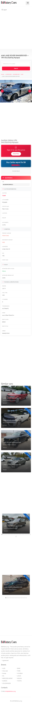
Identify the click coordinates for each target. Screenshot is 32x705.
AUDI (3, 668)
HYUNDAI (20, 673)
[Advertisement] (16, 29)
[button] (2, 91)
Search (16, 68)
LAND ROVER (8, 74)
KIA (3, 676)
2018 (22, 74)
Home (2, 74)
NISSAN (19, 678)
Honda (4, 673)
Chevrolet (5, 671)
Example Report (16, 171)
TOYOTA (19, 681)
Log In (5, 9)
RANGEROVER (16, 74)
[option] (16, 524)
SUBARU (4, 681)
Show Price (16, 153)
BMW (18, 668)
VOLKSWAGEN (6, 683)
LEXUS (19, 676)
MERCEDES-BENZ (7, 678)
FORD (18, 671)
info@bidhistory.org (10, 691)
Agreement (5, 660)
